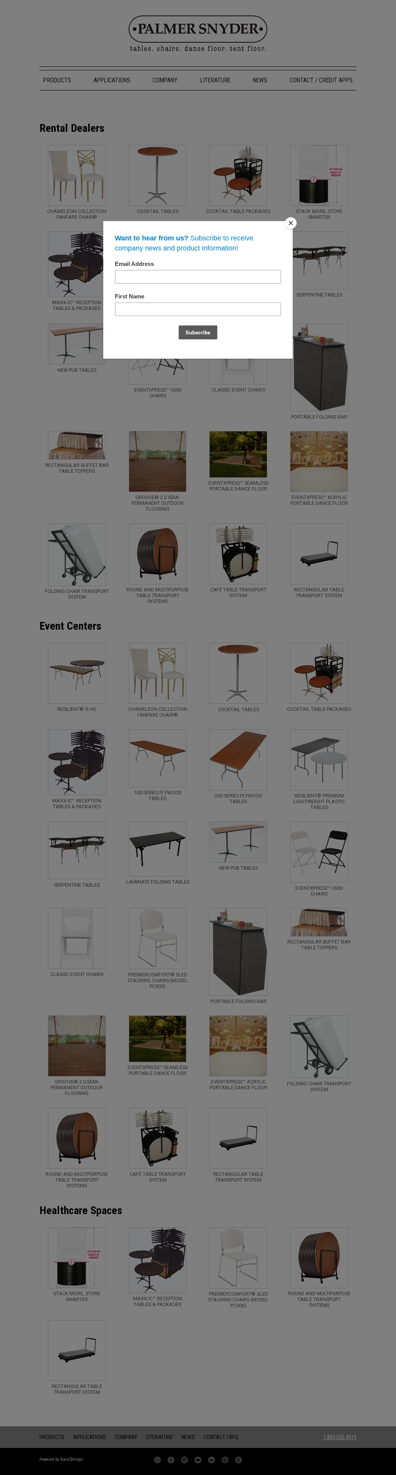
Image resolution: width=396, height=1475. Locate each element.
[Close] (291, 223)
